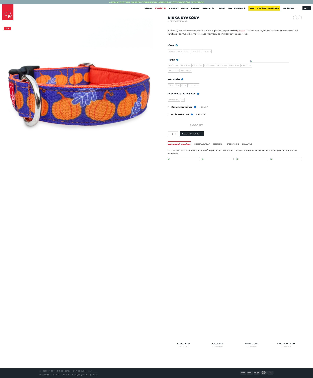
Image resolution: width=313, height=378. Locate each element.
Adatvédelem (79, 371)
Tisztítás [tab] (217, 144)
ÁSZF (89, 371)
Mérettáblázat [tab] (202, 144)
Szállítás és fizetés (60, 371)
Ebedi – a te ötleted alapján (264, 8)
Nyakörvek (160, 8)
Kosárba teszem (191, 134)
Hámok (184, 8)
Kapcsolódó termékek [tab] (179, 144)
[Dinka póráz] (252, 249)
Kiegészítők (208, 8)
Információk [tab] (232, 144)
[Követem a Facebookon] (16, 8)
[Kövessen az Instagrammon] (19, 8)
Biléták (195, 8)
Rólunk (148, 8)
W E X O (73, 374)
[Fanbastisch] (8, 12)
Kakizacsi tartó (286, 344)
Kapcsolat (288, 8)
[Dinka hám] (218, 249)
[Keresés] (298, 8)
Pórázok (173, 8)
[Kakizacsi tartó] (286, 249)
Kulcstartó (183, 344)
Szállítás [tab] (247, 144)
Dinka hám (217, 344)
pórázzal (241, 30)
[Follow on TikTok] (22, 8)
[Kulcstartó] (183, 249)
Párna (222, 8)
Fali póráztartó (236, 8)
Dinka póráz (251, 344)
